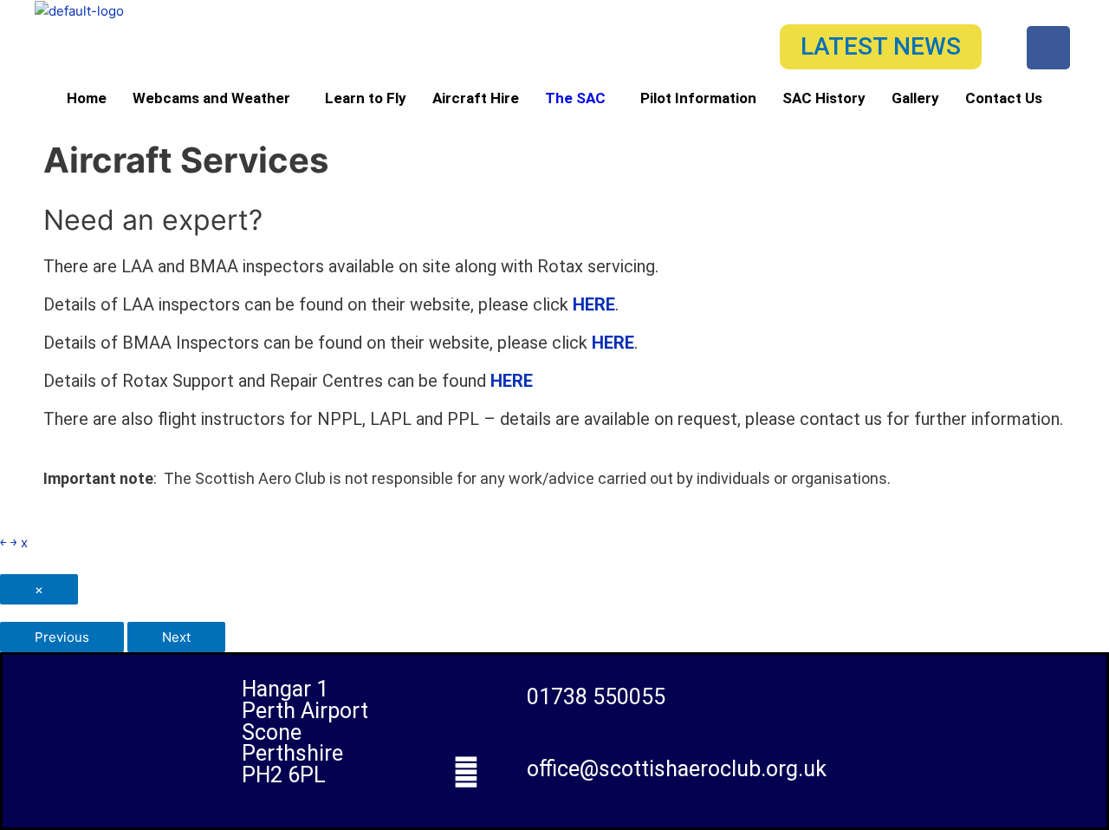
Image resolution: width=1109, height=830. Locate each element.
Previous (62, 637)
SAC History (824, 98)
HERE (594, 304)
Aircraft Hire (475, 98)
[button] (216, 98)
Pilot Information (698, 98)
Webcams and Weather (211, 98)
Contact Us (1003, 98)
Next (176, 637)
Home (87, 98)
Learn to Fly (365, 98)
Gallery (915, 98)
